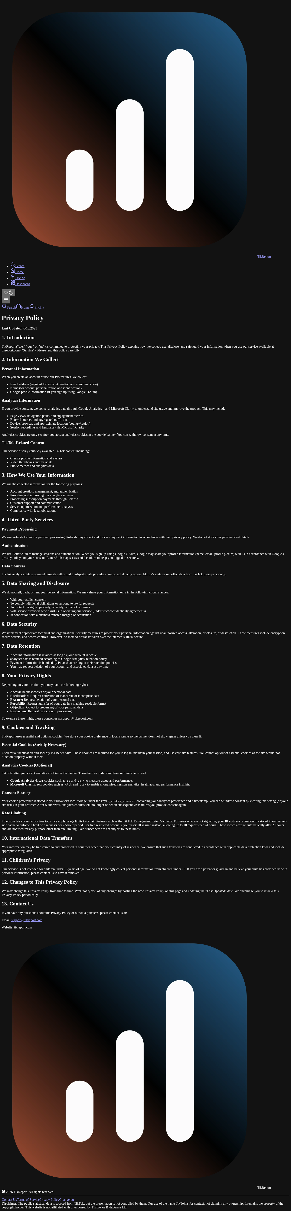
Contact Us (9, 1199)
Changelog (66, 1199)
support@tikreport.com (26, 920)
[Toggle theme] (8, 292)
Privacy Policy (49, 1199)
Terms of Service (28, 1199)
